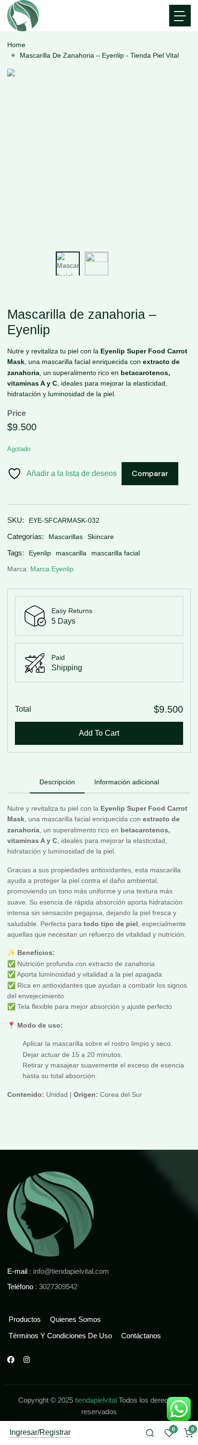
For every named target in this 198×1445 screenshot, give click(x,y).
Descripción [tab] (57, 782)
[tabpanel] (99, 960)
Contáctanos (141, 1336)
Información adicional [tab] (126, 782)
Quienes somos (75, 1319)
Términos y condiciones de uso (60, 1336)
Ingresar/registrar (40, 1432)
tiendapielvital (96, 1400)
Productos (25, 1319)
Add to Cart (99, 733)
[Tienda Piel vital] (50, 1213)
